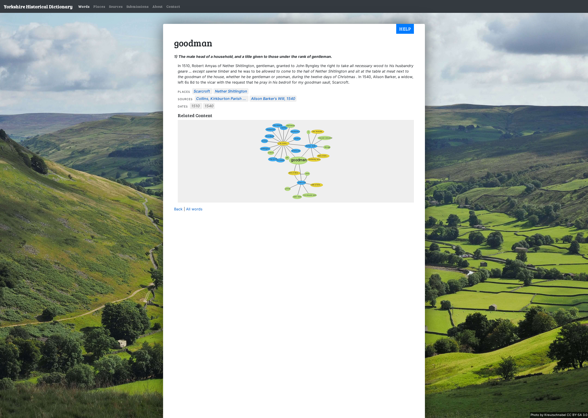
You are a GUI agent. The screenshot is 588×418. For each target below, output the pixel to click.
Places (99, 6)
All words (194, 209)
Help (405, 29)
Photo (535, 415)
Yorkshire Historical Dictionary (38, 6)
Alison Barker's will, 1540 (273, 98)
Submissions (137, 6)
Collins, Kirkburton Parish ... (221, 98)
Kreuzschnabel (555, 415)
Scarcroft (202, 91)
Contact (173, 6)
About (157, 6)
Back (178, 209)
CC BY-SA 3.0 (577, 415)
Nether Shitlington (231, 91)
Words (84, 6)
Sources (116, 6)
